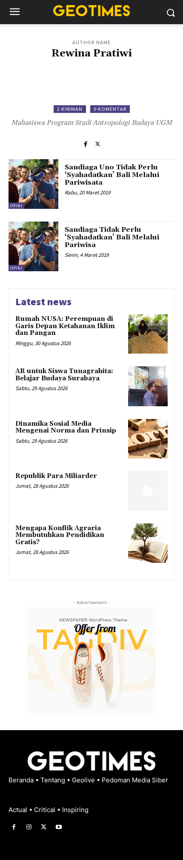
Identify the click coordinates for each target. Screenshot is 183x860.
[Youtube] (59, 827)
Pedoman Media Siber (135, 780)
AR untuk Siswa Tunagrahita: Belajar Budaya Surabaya (64, 374)
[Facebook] (85, 143)
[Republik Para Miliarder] (148, 491)
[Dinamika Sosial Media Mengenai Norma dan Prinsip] (148, 438)
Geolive (84, 780)
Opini (16, 205)
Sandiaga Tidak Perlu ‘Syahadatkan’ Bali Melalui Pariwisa (112, 237)
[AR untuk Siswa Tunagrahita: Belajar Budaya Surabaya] (148, 386)
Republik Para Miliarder (56, 476)
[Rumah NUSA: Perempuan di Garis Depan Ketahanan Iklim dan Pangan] (148, 334)
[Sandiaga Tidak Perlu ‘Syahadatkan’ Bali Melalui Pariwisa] (33, 246)
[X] (97, 143)
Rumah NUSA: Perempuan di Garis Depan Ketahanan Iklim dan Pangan (65, 326)
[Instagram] (28, 827)
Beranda (22, 780)
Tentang (53, 780)
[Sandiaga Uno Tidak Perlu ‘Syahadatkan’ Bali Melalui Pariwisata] (33, 184)
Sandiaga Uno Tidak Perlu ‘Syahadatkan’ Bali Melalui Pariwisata (112, 174)
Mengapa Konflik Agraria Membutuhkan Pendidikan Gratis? (59, 535)
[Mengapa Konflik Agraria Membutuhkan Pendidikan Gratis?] (148, 543)
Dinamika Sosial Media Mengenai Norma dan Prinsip (65, 427)
